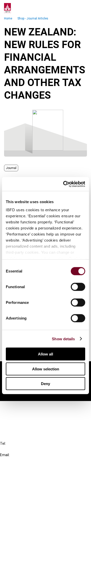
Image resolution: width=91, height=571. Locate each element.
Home (8, 18)
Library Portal (22, 504)
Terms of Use (22, 563)
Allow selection (45, 369)
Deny (45, 384)
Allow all (45, 354)
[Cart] (72, 8)
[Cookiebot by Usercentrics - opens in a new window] (64, 184)
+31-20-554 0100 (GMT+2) (24, 449)
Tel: (3, 443)
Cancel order (21, 408)
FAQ (13, 417)
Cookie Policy (22, 545)
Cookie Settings (24, 554)
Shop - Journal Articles (32, 18)
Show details (63, 338)
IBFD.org (17, 476)
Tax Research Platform (31, 485)
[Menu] (82, 8)
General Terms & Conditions (34, 527)
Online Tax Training (26, 495)
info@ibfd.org (12, 460)
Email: (5, 455)
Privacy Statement (27, 536)
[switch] (78, 287)
